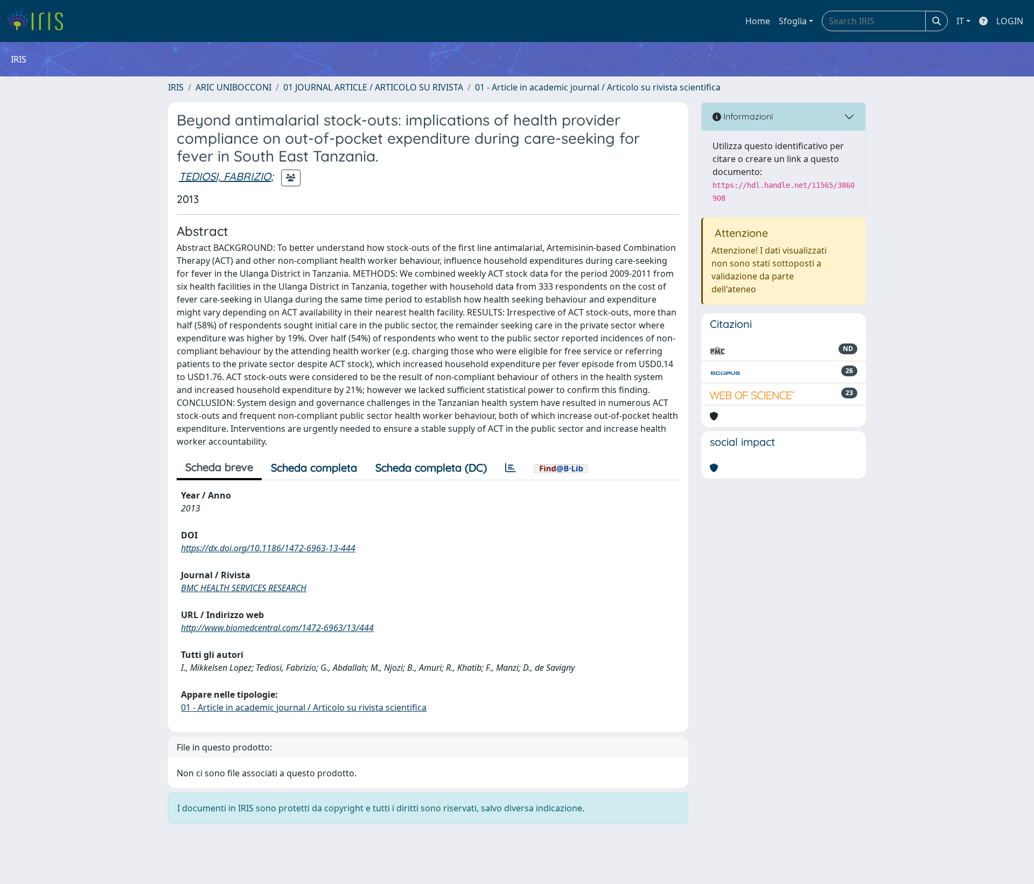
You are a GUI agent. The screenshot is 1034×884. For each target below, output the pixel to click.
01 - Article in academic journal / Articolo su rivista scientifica (598, 87)
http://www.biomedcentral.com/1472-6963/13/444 (277, 628)
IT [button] (960, 21)
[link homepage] (39, 21)
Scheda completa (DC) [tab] (431, 467)
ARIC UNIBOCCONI (233, 87)
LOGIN (1009, 21)
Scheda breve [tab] (219, 467)
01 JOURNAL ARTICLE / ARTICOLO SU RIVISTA (373, 87)
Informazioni (747, 116)
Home (757, 21)
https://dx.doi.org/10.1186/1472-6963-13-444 (268, 548)
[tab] (510, 468)
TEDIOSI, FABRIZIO (225, 176)
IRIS (176, 87)
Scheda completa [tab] (314, 467)
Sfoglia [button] (793, 21)
